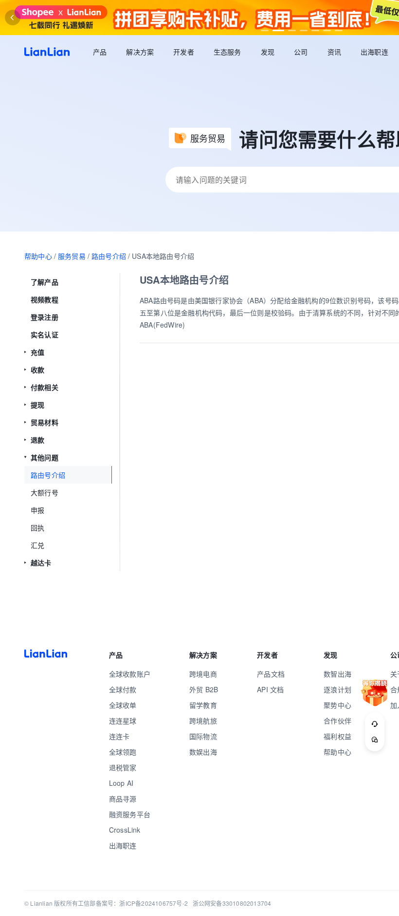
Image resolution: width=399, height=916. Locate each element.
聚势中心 (337, 705)
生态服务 (227, 52)
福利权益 (337, 736)
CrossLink (125, 830)
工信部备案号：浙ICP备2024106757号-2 (133, 903)
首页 (47, 51)
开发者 (183, 52)
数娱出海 (203, 752)
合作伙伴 (337, 720)
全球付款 (123, 689)
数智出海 (337, 674)
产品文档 (271, 674)
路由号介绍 (108, 256)
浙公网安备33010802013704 (232, 903)
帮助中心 (38, 256)
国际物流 (203, 736)
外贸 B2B (203, 689)
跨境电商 (203, 674)
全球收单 (123, 705)
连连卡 (119, 736)
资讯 (334, 52)
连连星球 (123, 720)
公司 (301, 52)
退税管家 (123, 767)
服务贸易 (72, 256)
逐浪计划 (337, 689)
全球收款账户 (129, 674)
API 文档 (270, 689)
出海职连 (374, 52)
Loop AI (121, 783)
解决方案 (140, 52)
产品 (100, 52)
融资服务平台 (129, 814)
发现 (267, 52)
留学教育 (203, 705)
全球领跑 (123, 752)
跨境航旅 (203, 720)
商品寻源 (123, 798)
